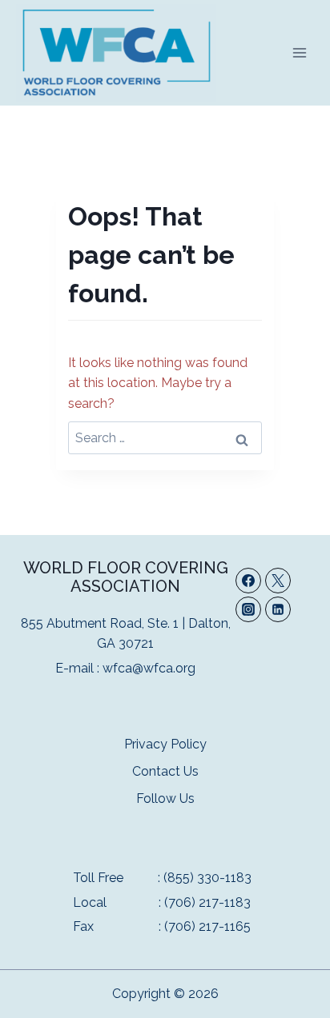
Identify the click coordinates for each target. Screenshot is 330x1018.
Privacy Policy (165, 744)
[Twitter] (278, 580)
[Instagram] (248, 609)
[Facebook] (248, 580)
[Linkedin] (278, 609)
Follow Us (165, 798)
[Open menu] (299, 52)
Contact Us (165, 771)
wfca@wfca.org (149, 668)
